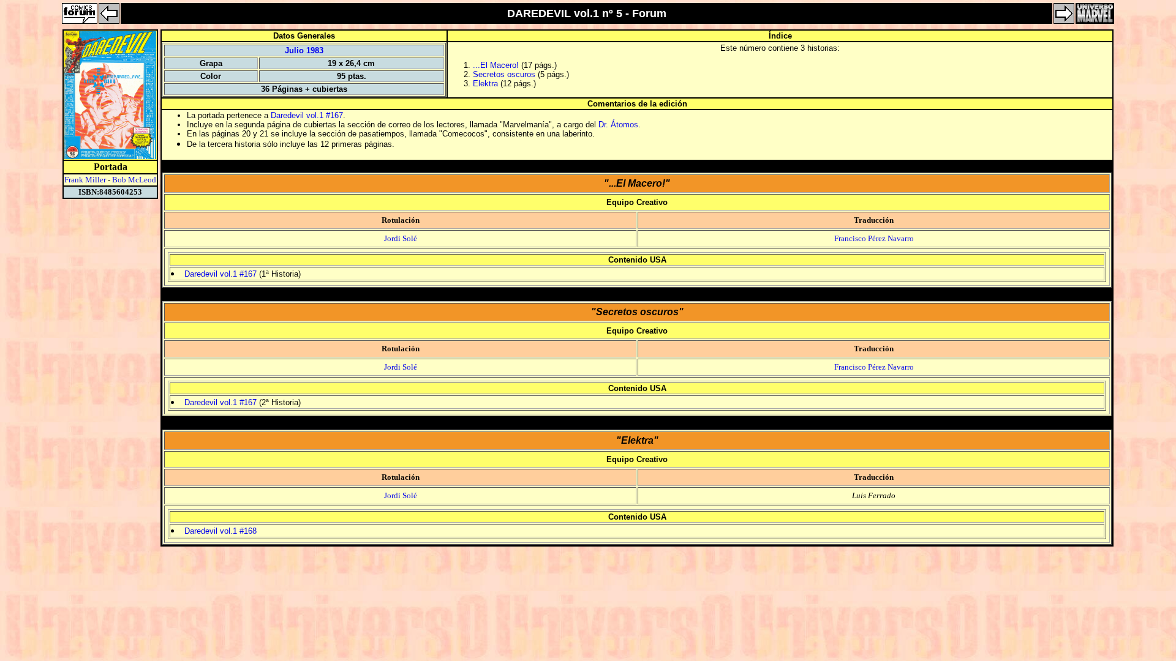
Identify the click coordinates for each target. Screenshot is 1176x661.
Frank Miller (85, 179)
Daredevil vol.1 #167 (307, 115)
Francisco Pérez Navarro (874, 238)
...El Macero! (496, 65)
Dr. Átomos (618, 124)
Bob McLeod (134, 179)
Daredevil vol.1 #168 (220, 531)
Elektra (485, 83)
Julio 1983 (304, 50)
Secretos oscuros (504, 74)
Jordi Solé (400, 238)
